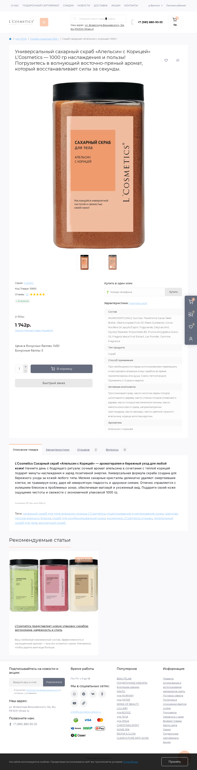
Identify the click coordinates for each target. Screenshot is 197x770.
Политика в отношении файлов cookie (174, 704)
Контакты (131, 5)
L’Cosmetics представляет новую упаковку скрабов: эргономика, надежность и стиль (51, 628)
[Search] (75, 19)
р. (154, 5)
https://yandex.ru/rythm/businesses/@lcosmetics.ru (84, 703)
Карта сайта (170, 725)
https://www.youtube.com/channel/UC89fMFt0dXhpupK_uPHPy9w (74, 703)
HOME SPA (123, 729)
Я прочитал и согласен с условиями (37, 692)
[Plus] (25, 367)
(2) (27, 294)
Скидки (68, 5)
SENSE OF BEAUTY (128, 704)
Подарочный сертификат (41, 5)
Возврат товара (172, 721)
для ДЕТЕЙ (123, 699)
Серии (167, 729)
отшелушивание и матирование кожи (134, 513)
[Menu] (44, 22)
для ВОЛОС (124, 712)
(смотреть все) (138, 303)
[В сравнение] (178, 60)
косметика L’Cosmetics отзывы (129, 518)
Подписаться (54, 682)
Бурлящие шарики (128, 687)
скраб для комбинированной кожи (78, 518)
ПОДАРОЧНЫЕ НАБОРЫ (132, 682)
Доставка (101, 5)
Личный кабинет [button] (176, 5)
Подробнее (130, 761)
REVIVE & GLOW (126, 733)
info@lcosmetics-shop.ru (86, 711)
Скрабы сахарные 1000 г (44, 38)
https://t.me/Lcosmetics (84, 694)
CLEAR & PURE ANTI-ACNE (133, 737)
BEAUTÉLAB (124, 678)
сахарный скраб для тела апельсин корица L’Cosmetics (64, 513)
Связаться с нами (173, 716)
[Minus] (25, 371)
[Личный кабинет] (191, 339)
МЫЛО (121, 691)
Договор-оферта (173, 695)
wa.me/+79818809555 (74, 694)
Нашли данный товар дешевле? (34, 330)
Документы (170, 712)
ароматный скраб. (52, 523)
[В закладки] (166, 60)
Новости (84, 5)
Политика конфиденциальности (42, 690)
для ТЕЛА (21, 38)
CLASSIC (29, 283)
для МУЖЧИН (125, 695)
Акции (115, 5)
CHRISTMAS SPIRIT (128, 725)
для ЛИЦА (123, 721)
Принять (175, 761)
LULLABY (122, 708)
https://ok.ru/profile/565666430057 (102, 694)
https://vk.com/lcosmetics (93, 694)
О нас (15, 5)
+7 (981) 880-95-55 (150, 22)
